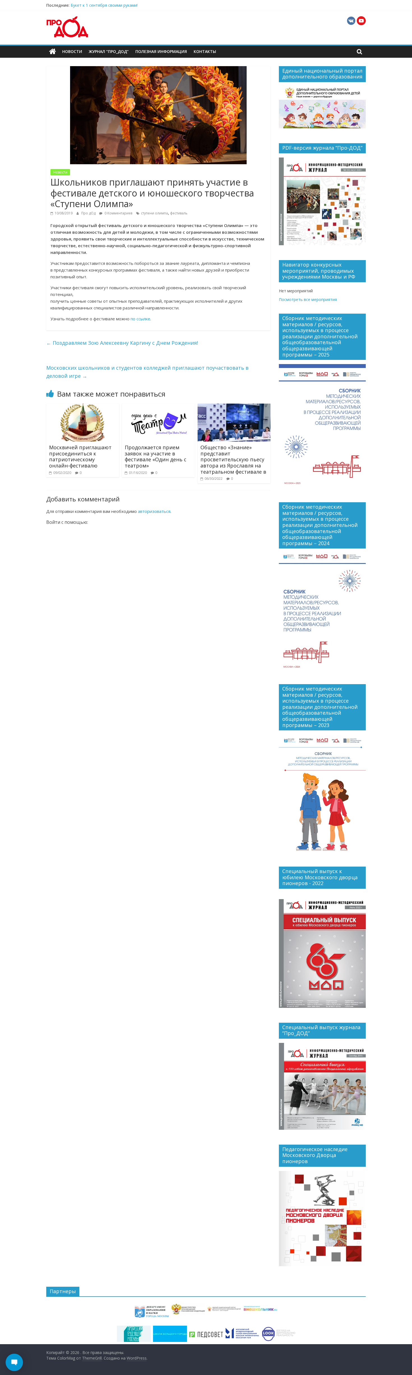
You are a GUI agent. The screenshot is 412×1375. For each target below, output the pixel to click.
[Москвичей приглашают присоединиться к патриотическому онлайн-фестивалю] (82, 407)
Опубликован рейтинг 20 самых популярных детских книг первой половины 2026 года (153, 5)
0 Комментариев (118, 213)
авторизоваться (154, 511)
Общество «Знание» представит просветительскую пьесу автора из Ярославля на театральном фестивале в (233, 459)
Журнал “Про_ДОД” (109, 51)
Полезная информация (161, 51)
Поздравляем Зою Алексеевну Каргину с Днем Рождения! (122, 342)
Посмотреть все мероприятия (308, 299)
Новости (72, 51)
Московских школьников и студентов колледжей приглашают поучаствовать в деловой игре (147, 371)
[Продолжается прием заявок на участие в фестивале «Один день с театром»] (158, 407)
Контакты (205, 51)
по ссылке (140, 318)
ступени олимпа (154, 213)
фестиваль (179, 213)
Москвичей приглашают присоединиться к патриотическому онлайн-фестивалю (80, 456)
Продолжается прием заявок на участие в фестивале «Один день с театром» (155, 456)
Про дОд (88, 213)
